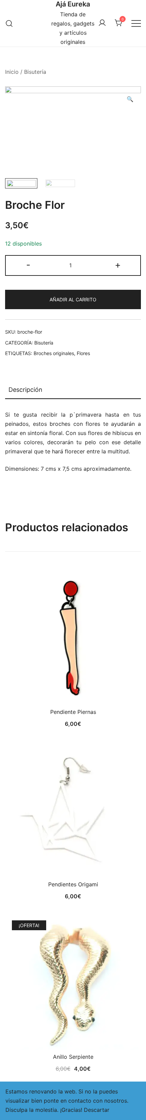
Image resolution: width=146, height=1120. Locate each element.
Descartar (96, 1109)
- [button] (28, 264)
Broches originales (54, 353)
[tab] (73, 390)
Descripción (25, 389)
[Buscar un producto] (9, 23)
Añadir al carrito (73, 299)
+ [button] (118, 264)
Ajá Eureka (73, 4)
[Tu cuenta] (102, 23)
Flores (83, 353)
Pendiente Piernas (73, 711)
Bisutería (35, 71)
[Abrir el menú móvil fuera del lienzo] (136, 23)
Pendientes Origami (73, 884)
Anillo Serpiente (73, 1056)
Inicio (12, 71)
